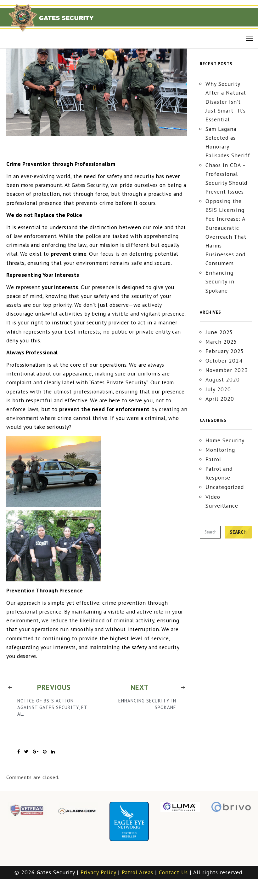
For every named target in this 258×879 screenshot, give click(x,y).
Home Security (224, 440)
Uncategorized (224, 487)
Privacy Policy (98, 872)
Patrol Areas (137, 872)
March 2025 (221, 341)
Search (238, 532)
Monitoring (220, 449)
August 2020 (222, 379)
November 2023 (226, 370)
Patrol (213, 459)
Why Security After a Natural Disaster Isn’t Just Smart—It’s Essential (225, 101)
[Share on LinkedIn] (53, 751)
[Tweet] (26, 751)
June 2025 (219, 332)
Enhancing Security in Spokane (147, 704)
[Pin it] (45, 751)
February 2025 (224, 351)
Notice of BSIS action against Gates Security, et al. (52, 707)
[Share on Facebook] (18, 751)
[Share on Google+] (36, 751)
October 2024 (224, 360)
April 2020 (219, 398)
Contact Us (173, 872)
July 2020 (218, 389)
